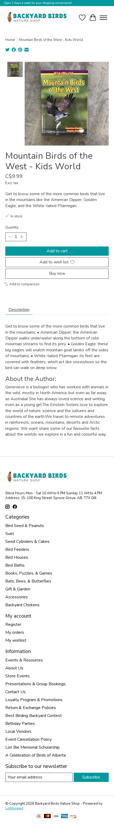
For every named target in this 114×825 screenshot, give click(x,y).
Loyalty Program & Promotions (34, 700)
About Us (14, 668)
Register (13, 624)
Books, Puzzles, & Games (28, 573)
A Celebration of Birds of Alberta (35, 755)
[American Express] (64, 816)
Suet (9, 534)
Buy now (57, 273)
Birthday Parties (20, 723)
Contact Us (15, 692)
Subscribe (91, 777)
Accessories (16, 597)
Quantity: (12, 227)
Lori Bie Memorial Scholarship (32, 747)
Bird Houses (16, 557)
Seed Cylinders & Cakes (27, 541)
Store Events (17, 676)
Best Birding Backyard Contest (33, 716)
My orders (14, 632)
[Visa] (55, 816)
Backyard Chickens (22, 605)
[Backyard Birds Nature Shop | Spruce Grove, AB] (37, 17)
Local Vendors (18, 731)
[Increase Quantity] (21, 237)
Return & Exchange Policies (30, 708)
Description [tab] (18, 310)
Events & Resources (24, 660)
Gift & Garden (17, 589)
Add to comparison (24, 284)
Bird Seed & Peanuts (24, 526)
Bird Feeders (17, 549)
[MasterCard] (47, 816)
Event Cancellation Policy (28, 739)
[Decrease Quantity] (10, 237)
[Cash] (39, 816)
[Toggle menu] (103, 17)
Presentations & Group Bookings (35, 684)
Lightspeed (14, 808)
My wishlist (15, 640)
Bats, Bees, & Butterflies (28, 581)
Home (10, 40)
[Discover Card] (72, 816)
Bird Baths (15, 565)
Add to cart (57, 251)
